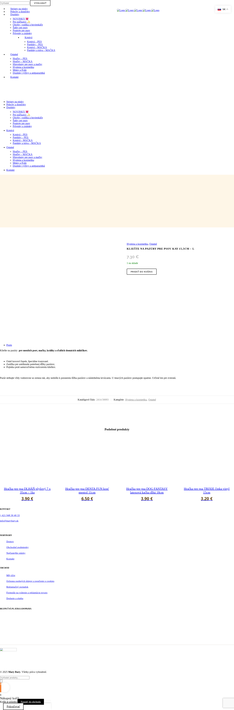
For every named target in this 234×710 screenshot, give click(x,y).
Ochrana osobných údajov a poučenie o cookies (30, 581)
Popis (9, 345)
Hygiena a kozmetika (137, 244)
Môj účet (10, 575)
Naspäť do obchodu (31, 701)
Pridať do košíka (142, 272)
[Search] (1, 681)
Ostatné (153, 244)
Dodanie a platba (14, 598)
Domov (10, 541)
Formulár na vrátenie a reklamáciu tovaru (26, 592)
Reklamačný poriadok (17, 587)
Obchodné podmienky (17, 547)
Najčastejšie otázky (15, 553)
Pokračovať (13, 706)
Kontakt (10, 558)
